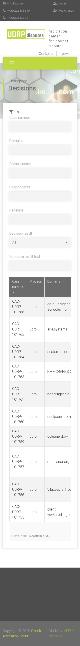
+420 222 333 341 (18, 17)
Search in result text (24, 256)
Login (62, 3)
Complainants (20, 164)
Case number (19, 117)
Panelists (16, 210)
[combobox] (39, 242)
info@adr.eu (15, 3)
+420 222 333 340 (18, 10)
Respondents (19, 187)
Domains (16, 141)
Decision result (20, 233)
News (65, 53)
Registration (66, 10)
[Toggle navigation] (11, 63)
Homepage (18, 81)
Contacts (46, 53)
